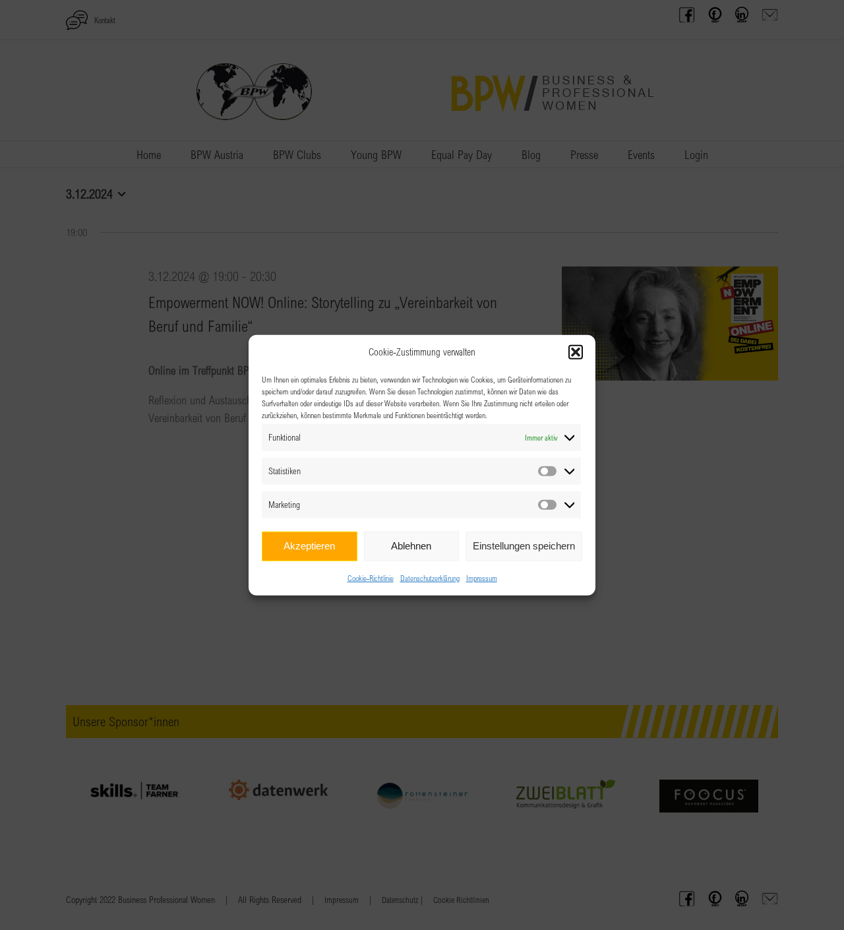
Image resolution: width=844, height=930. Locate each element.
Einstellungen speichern (524, 545)
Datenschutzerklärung (430, 577)
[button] (575, 352)
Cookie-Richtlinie (370, 577)
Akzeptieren (309, 545)
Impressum (481, 577)
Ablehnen (411, 545)
